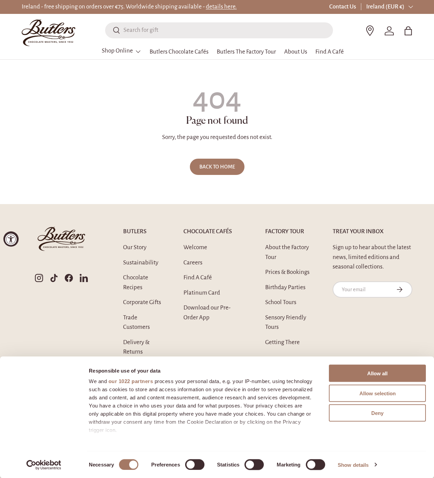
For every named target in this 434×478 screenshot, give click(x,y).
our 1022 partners (130, 381)
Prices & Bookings (287, 272)
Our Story (134, 247)
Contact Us (342, 6)
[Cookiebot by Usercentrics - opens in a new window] (44, 465)
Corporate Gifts (142, 302)
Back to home (217, 167)
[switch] (194, 464)
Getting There (282, 342)
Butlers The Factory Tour (246, 51)
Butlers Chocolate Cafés (179, 51)
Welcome (195, 247)
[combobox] (219, 30)
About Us (295, 51)
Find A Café (329, 51)
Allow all (377, 373)
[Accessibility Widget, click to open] (11, 239)
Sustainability (140, 262)
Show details (353, 464)
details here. (221, 6)
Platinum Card (201, 293)
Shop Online (117, 50)
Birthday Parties (285, 287)
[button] (408, 30)
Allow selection (377, 393)
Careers (192, 262)
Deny (377, 413)
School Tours (280, 302)
